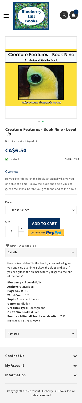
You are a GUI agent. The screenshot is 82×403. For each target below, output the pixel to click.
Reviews (13, 333)
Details (12, 252)
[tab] (41, 252)
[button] (39, 122)
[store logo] (29, 16)
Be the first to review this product (21, 141)
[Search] (64, 15)
